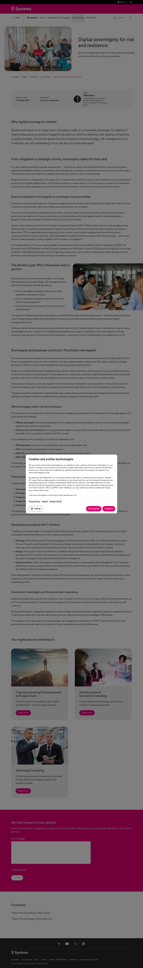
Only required (93, 508)
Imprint (45, 501)
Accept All (109, 508)
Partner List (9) (56, 501)
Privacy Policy (34, 501)
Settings (37, 508)
